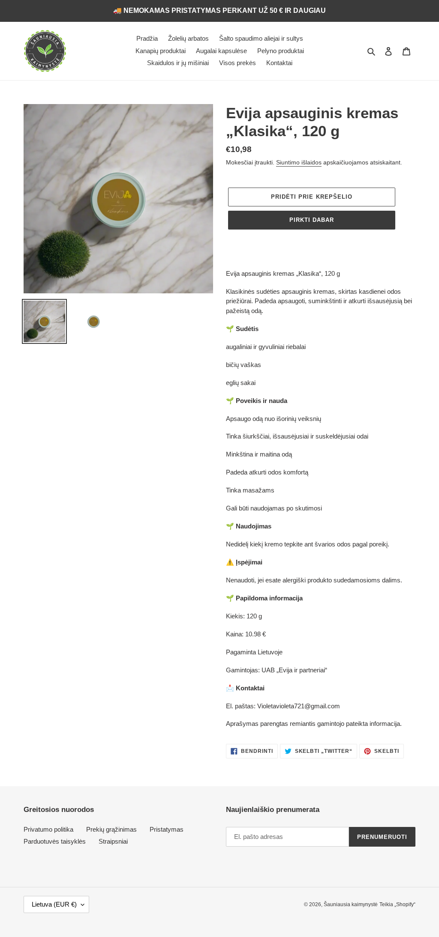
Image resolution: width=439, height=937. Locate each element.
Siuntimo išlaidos (299, 162)
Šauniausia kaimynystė (351, 904)
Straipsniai (113, 841)
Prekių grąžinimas (111, 829)
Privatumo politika (48, 829)
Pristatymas (166, 829)
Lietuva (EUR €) (54, 904)
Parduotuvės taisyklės (55, 841)
